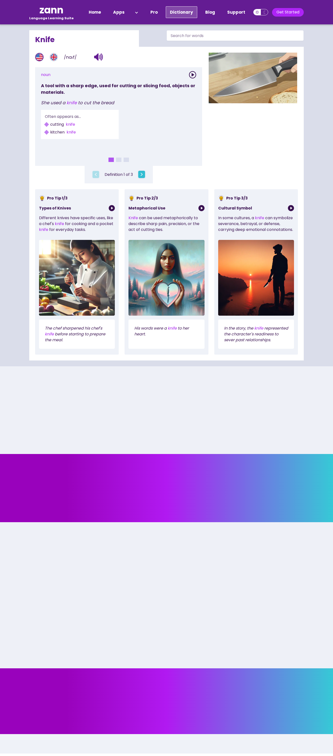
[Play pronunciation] (192, 74)
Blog (210, 12)
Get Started (287, 12)
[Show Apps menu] (136, 12)
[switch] (260, 12)
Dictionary (181, 12)
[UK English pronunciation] (53, 57)
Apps (119, 12)
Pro (154, 12)
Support (236, 12)
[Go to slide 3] (126, 160)
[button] (98, 57)
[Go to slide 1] (111, 160)
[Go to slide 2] (118, 160)
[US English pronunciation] (39, 57)
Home (95, 12)
